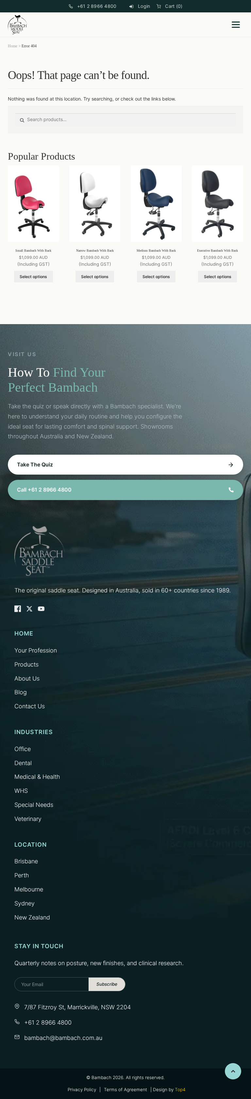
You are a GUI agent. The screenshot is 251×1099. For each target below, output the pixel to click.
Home (12, 46)
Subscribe (106, 984)
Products (26, 664)
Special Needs (33, 804)
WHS (21, 790)
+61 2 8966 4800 (97, 6)
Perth (21, 875)
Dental (23, 763)
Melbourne (28, 889)
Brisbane (26, 861)
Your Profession (35, 650)
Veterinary (28, 818)
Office (22, 749)
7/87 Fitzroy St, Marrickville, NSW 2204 (77, 1007)
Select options (33, 276)
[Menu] (235, 25)
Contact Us (29, 706)
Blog (20, 692)
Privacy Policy (82, 1089)
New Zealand (32, 917)
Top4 (180, 1089)
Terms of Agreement (125, 1089)
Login (144, 6)
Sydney (24, 903)
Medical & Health (37, 776)
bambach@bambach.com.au (63, 1037)
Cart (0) (173, 6)
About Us (27, 678)
